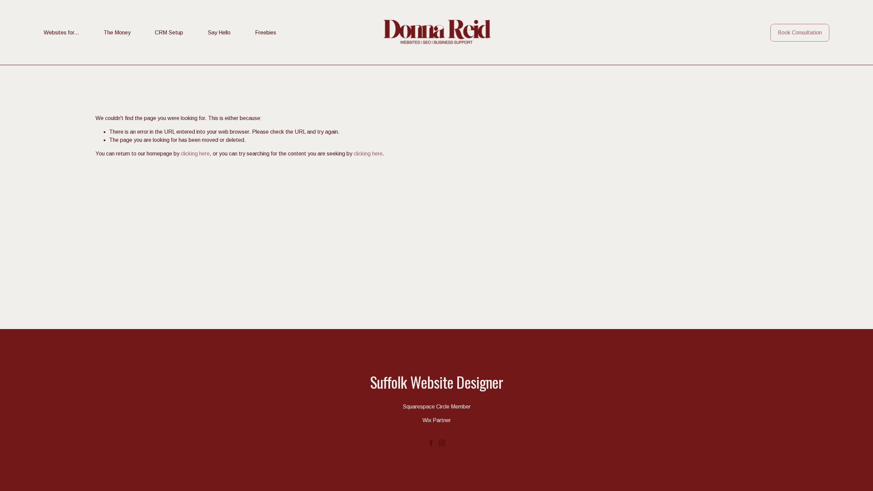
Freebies (265, 32)
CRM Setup (169, 32)
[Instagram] (442, 443)
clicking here (195, 154)
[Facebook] (431, 443)
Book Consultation (800, 32)
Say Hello (219, 32)
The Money (117, 32)
